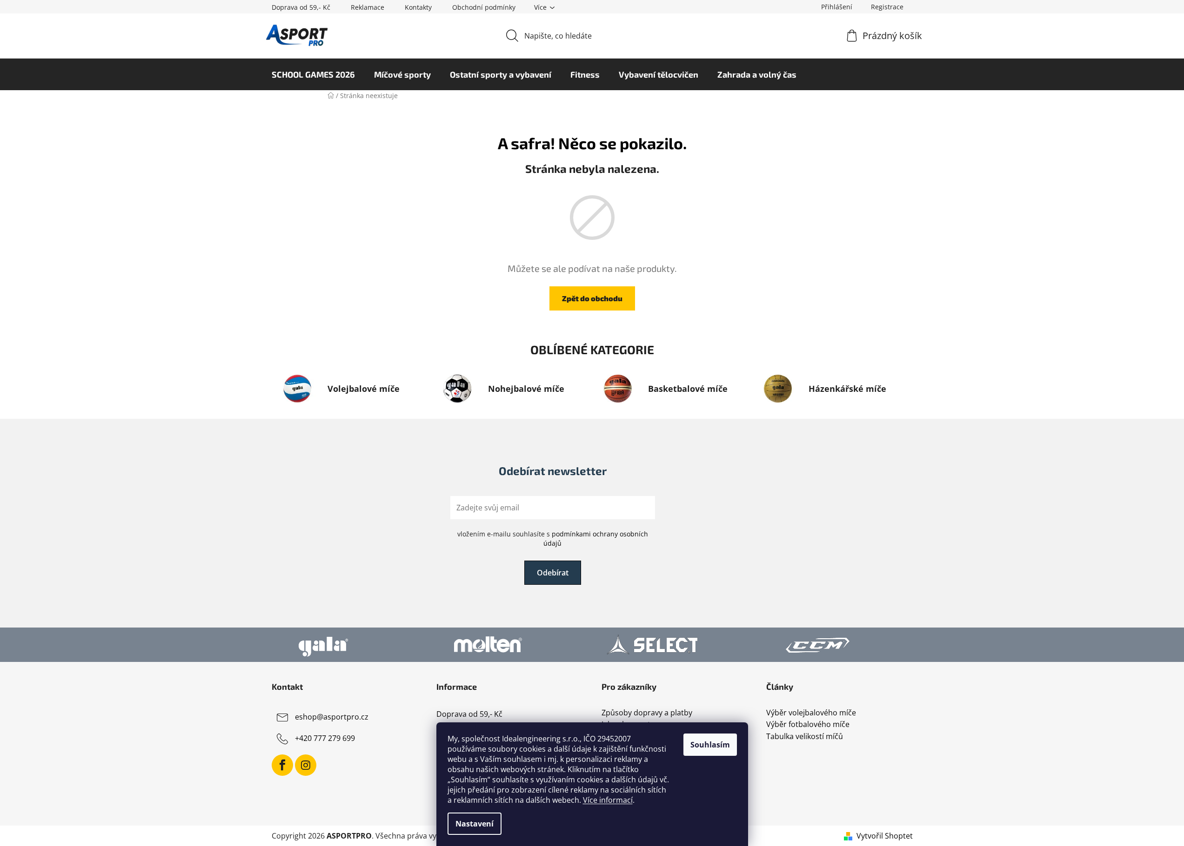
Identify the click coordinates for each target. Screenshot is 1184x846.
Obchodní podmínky (483, 7)
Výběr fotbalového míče (808, 724)
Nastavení (474, 824)
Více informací (608, 800)
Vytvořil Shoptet (884, 836)
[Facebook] (282, 765)
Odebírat (553, 573)
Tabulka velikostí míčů (804, 737)
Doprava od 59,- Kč (301, 7)
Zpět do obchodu (592, 298)
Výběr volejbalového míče (811, 713)
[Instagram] (305, 765)
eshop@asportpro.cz (331, 717)
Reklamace (367, 7)
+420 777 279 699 (325, 738)
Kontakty (418, 7)
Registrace (887, 6)
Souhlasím (710, 745)
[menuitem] (313, 74)
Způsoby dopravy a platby (647, 713)
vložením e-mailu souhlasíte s (552, 538)
